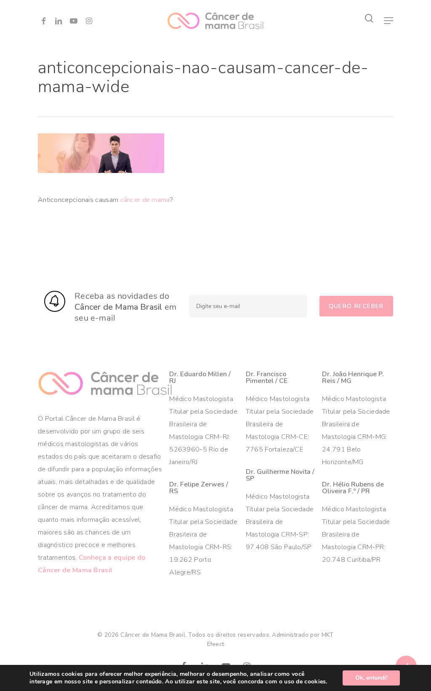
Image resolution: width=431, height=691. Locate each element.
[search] (369, 18)
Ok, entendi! (371, 678)
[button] (388, 20)
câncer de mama (145, 200)
